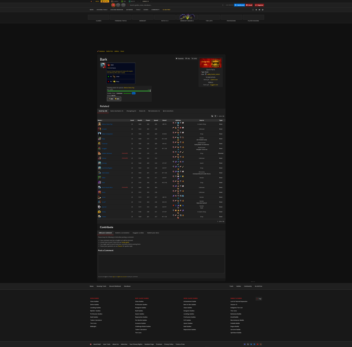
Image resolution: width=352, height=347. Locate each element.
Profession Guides (96, 314)
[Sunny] (99, 211)
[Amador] (99, 129)
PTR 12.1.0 (118, 5)
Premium (159, 344)
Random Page (149, 344)
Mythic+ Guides (95, 311)
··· (138, 1)
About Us (116, 344)
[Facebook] (254, 344)
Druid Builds (234, 317)
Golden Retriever (107, 153)
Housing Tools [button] (102, 9)
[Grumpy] (99, 163)
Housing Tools (101, 286)
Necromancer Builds (237, 320)
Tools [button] (138, 9)
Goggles (104, 148)
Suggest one (214, 85)
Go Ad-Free (166, 9)
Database (129, 9)
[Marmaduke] (99, 173)
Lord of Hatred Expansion (239, 301)
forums (120, 246)
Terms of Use (180, 344)
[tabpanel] (161, 168)
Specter (104, 207)
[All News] (91, 1)
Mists (133, 1)
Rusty (103, 192)
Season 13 (234, 304)
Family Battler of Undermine (201, 144)
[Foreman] (99, 143)
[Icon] (103, 65)
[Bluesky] (251, 344)
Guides (146, 9)
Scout (103, 197)
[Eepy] (99, 138)
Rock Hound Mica (107, 187)
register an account (121, 276)
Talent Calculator (96, 320)
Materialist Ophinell (202, 203)
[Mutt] (99, 182)
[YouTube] (257, 344)
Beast (122, 51)
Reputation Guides (141, 317)
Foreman (104, 143)
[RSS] (260, 344)
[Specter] (99, 207)
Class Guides (94, 301)
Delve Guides (94, 304)
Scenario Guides (140, 323)
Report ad (253, 281)
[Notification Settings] (256, 9)
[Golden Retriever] (99, 153)
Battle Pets (109, 51)
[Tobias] (99, 216)
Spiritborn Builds (236, 332)
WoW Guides (94, 298)
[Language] (262, 9)
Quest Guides (139, 314)
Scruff (103, 202)
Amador (104, 129)
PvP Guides (187, 320)
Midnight (93, 326)
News (92, 9)
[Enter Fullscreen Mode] (253, 9)
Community (155, 9)
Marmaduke (105, 173)
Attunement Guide (190, 301)
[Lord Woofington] (99, 168)
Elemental (220, 153)
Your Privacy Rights (136, 344)
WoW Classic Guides (191, 298)
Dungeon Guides (140, 308)
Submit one (214, 79)
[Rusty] (99, 192)
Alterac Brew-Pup (129, 88)
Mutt (103, 182)
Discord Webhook (117, 9)
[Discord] (244, 344)
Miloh (103, 178)
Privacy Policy (168, 344)
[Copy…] (212, 116)
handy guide (125, 242)
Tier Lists (93, 323)
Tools (231, 286)
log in (114, 276)
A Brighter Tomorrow (201, 149)
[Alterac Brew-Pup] (99, 124)
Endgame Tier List (237, 308)
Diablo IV (148, 1)
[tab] (103, 111)
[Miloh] (99, 177)
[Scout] (99, 197)
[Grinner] (99, 158)
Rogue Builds (235, 326)
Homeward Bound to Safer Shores (202, 174)
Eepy (103, 139)
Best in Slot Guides (190, 304)
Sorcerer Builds (235, 329)
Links (195, 58)
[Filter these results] (215, 116)
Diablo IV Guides (236, 298)
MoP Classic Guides (142, 298)
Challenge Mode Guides (143, 326)
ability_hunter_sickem (213, 74)
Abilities (116, 51)
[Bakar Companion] (99, 134)
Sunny (104, 212)
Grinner (104, 158)
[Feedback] (259, 9)
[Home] (99, 5)
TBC (124, 1)
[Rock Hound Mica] (99, 187)
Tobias (104, 216)
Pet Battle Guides (141, 320)
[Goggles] (99, 148)
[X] (248, 344)
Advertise (124, 344)
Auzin (201, 208)
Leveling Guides (95, 308)
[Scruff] (99, 202)
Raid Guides (94, 317)
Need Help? (97, 344)
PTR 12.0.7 (123, 5)
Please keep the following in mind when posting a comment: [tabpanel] (119, 256)
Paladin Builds (235, 323)
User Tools (106, 344)
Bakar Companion (107, 134)
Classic (115, 1)
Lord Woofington (107, 168)
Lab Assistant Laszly (202, 140)
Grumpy (104, 163)
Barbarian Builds (236, 314)
